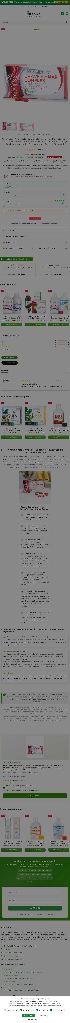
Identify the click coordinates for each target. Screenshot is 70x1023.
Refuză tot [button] (42, 1015)
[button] (35, 1020)
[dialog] (35, 1009)
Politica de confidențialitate (41, 1007)
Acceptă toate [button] (28, 1015)
